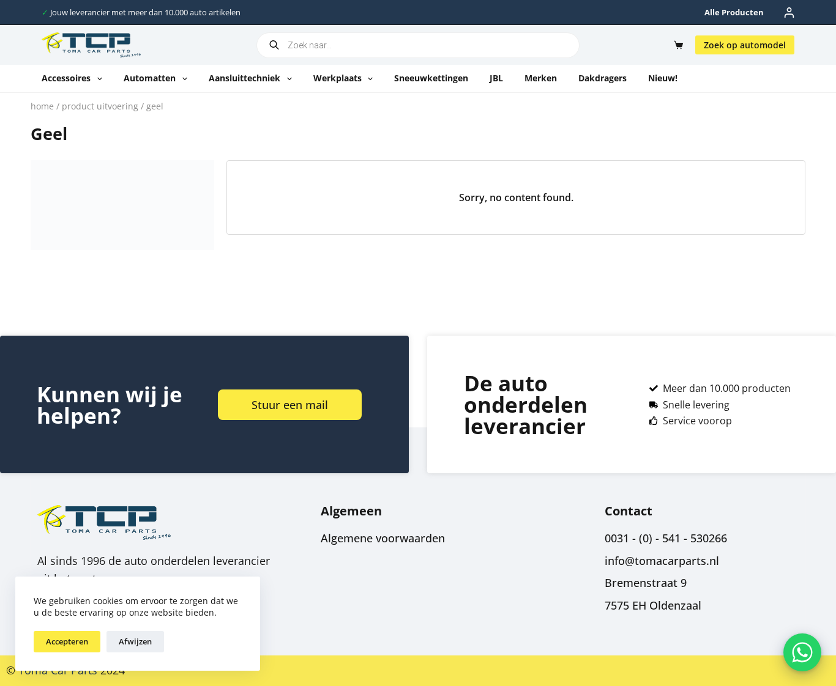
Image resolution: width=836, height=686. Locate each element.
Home (42, 106)
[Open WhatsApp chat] (802, 652)
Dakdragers (602, 78)
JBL (496, 78)
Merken (540, 78)
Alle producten (734, 12)
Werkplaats (337, 78)
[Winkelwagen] (676, 45)
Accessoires (66, 78)
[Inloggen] (789, 12)
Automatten (150, 78)
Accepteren (67, 641)
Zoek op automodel (745, 45)
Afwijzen (135, 641)
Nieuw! (662, 78)
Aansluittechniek (244, 78)
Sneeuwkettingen (431, 78)
